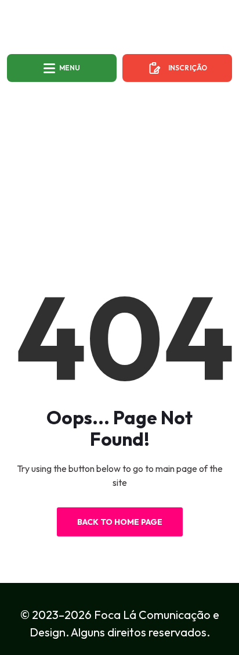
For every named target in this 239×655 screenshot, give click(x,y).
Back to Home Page (119, 522)
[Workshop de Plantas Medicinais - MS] (119, 28)
